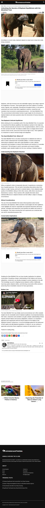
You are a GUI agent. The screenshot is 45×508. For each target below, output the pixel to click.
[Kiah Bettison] (4, 346)
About (3, 340)
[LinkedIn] (40, 343)
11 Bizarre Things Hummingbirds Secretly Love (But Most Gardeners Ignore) (18, 483)
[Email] (42, 343)
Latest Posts (7, 340)
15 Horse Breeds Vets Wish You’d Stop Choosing (12, 485)
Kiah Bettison (40, 12)
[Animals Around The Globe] (23, 2)
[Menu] (2, 2)
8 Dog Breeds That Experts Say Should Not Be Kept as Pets (14, 488)
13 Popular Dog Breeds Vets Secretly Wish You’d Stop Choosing (15, 481)
